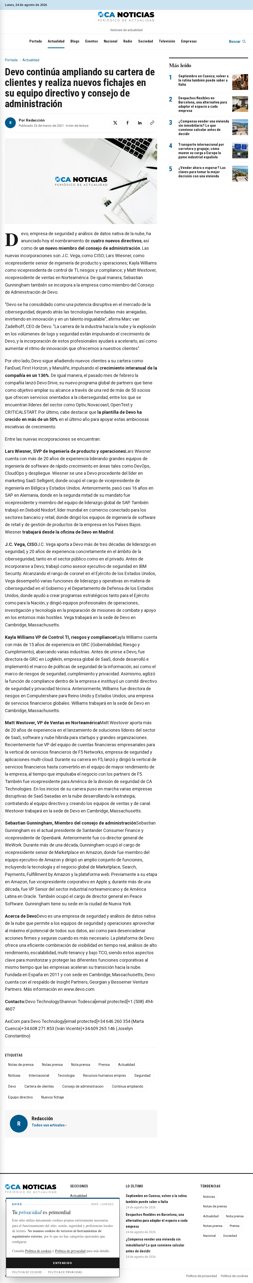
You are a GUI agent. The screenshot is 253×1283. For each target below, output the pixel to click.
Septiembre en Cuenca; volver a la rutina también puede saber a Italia (203, 80)
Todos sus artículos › (49, 1125)
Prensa (104, 1065)
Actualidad (56, 41)
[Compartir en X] (115, 123)
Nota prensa (80, 1065)
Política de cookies (234, 1276)
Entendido (62, 1263)
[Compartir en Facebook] (127, 123)
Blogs (74, 41)
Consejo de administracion (83, 1086)
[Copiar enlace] (152, 123)
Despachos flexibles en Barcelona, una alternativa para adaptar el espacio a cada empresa (202, 104)
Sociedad (145, 41)
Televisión (167, 41)
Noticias (14, 1075)
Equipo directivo (20, 1097)
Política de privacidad (201, 1276)
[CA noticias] (126, 16)
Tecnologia (66, 1075)
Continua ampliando (127, 1086)
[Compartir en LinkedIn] (140, 123)
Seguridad (142, 1075)
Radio (127, 41)
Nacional (110, 41)
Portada (35, 41)
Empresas (189, 41)
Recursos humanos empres (104, 1075)
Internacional (39, 1075)
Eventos (91, 41)
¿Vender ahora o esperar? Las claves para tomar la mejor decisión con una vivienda (202, 172)
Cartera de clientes (39, 1086)
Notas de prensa (21, 1065)
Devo (12, 1086)
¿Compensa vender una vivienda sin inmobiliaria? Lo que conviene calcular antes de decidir (203, 127)
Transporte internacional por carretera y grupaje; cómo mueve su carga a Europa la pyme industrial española (201, 151)
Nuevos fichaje (52, 1097)
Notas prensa (52, 1065)
